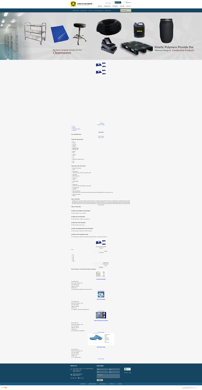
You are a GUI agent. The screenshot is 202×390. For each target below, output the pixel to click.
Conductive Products (83, 10)
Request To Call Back (101, 124)
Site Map (120, 383)
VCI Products (90, 10)
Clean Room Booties (101, 279)
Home (74, 126)
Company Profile (107, 6)
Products (74, 127)
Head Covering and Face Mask (101, 320)
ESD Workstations (108, 10)
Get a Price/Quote (101, 136)
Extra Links (122, 6)
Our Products (115, 6)
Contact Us (128, 6)
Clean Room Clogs (101, 347)
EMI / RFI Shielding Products (99, 10)
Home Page (100, 6)
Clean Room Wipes (101, 299)
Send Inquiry (101, 123)
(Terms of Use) (195, 387)
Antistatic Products (76, 10)
